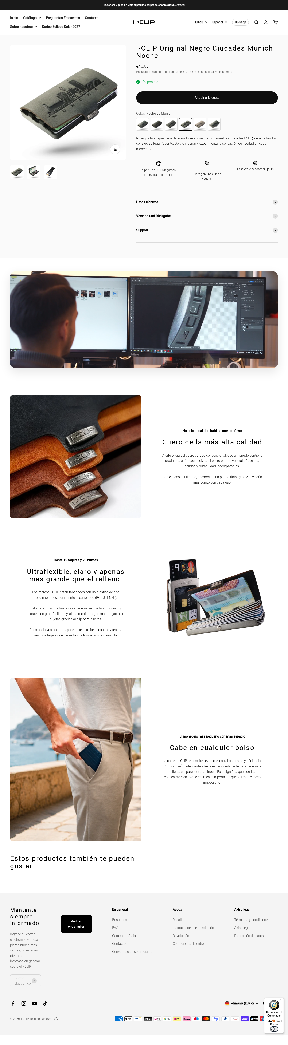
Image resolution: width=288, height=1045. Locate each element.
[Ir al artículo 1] (17, 172)
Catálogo (30, 18)
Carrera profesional (126, 936)
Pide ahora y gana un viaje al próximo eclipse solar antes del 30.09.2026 (144, 5)
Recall (177, 920)
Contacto (91, 18)
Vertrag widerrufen (76, 924)
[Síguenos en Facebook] (13, 1003)
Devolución (181, 936)
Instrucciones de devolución (193, 928)
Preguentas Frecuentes (63, 18)
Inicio (14, 18)
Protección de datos (249, 936)
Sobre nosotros (21, 27)
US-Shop (240, 22)
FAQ (115, 928)
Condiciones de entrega (190, 944)
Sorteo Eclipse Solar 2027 (61, 27)
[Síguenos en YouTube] (34, 1003)
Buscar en (119, 920)
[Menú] (281, 1000)
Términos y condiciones (251, 920)
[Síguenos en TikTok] (45, 1003)
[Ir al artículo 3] (50, 172)
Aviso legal (242, 928)
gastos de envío (179, 71)
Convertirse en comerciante (132, 952)
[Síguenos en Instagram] (24, 1003)
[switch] (274, 1029)
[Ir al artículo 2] (33, 172)
